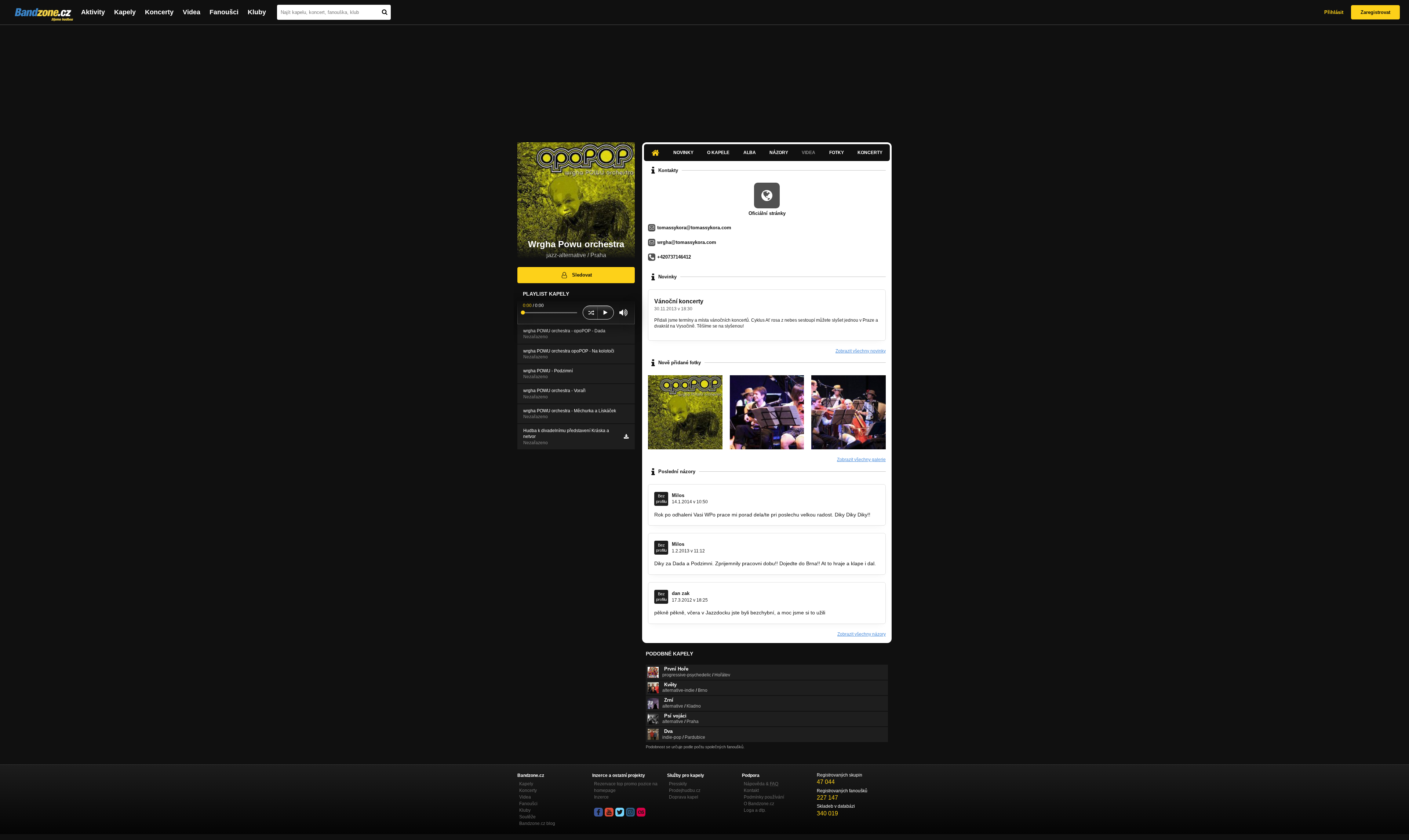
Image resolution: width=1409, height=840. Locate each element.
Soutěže (527, 816)
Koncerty (159, 12)
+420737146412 (674, 257)
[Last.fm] (641, 812)
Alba (749, 152)
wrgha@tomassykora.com (686, 242)
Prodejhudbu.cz (684, 790)
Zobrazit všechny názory (861, 634)
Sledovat (582, 275)
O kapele (718, 152)
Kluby (257, 12)
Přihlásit (1333, 12)
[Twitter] (619, 812)
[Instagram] (630, 812)
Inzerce (601, 797)
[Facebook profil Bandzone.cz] (598, 812)
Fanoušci (224, 12)
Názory (778, 152)
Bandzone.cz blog (537, 823)
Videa (191, 12)
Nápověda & (761, 783)
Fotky (836, 152)
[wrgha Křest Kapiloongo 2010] (767, 412)
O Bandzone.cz (759, 803)
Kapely (125, 12)
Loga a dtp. (755, 810)
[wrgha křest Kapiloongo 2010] (848, 412)
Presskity (678, 783)
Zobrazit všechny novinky (860, 351)
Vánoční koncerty (678, 301)
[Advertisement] (704, 80)
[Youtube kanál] (609, 812)
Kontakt (751, 790)
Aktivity (93, 12)
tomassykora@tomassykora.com (694, 227)
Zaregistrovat (1375, 12)
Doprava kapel (683, 797)
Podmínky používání (764, 797)
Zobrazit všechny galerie (861, 459)
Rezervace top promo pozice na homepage (626, 787)
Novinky (683, 152)
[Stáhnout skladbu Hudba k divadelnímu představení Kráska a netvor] (626, 436)
